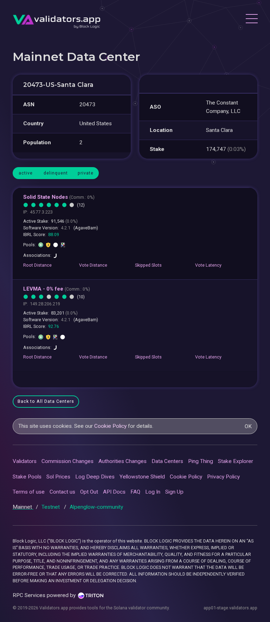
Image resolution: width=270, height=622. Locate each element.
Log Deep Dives (95, 477)
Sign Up (174, 492)
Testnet (51, 507)
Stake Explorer (235, 461)
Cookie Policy (110, 426)
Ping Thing (200, 461)
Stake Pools (27, 477)
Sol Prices (58, 477)
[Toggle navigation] (251, 19)
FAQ (135, 492)
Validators (25, 461)
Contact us (62, 492)
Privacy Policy (223, 477)
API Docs (114, 492)
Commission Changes (67, 461)
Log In (152, 492)
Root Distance (37, 265)
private (86, 173)
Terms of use (29, 492)
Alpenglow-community (96, 507)
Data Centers (167, 461)
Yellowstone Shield (142, 477)
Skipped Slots (148, 265)
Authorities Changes (122, 461)
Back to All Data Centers (46, 401)
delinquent (56, 173)
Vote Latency (208, 265)
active (26, 173)
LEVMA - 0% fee (56, 289)
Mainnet (23, 507)
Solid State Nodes (59, 197)
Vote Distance (93, 265)
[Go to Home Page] (57, 19)
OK (248, 426)
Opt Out (89, 492)
